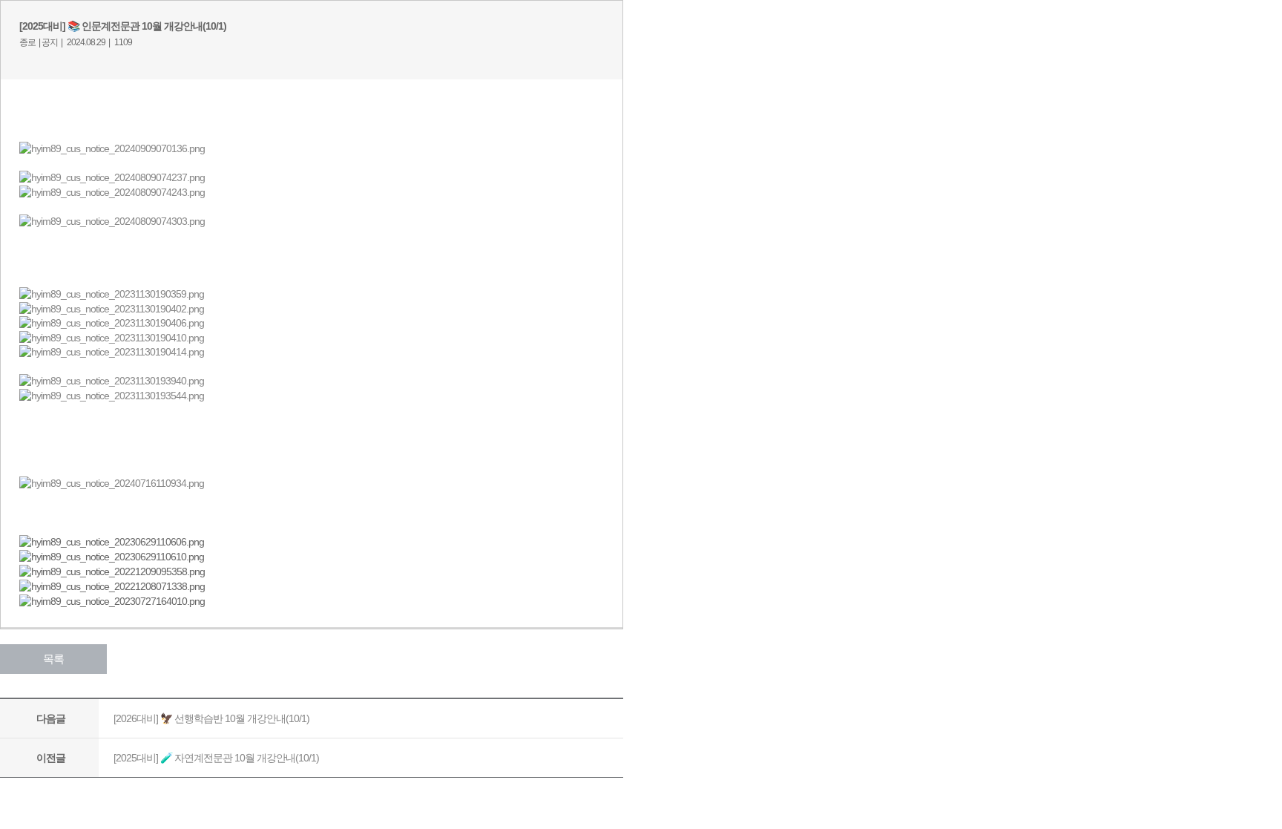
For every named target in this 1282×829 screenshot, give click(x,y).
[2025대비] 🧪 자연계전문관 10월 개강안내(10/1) (216, 758)
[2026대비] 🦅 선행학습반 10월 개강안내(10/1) (211, 718)
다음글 (50, 718)
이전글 (50, 758)
